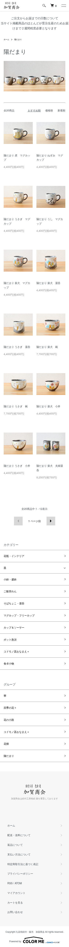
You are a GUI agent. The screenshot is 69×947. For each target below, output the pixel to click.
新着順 (61, 110)
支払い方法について (19, 854)
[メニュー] (63, 5)
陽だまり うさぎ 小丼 (17, 465)
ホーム (6, 39)
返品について (15, 845)
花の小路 (9, 720)
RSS (10, 883)
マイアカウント (16, 893)
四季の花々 (10, 707)
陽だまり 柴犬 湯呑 (48, 283)
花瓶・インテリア (14, 556)
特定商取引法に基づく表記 (22, 864)
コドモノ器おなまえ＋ (16, 651)
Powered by (15, 941)
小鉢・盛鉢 (10, 579)
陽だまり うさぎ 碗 (16, 406)
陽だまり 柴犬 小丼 (48, 406)
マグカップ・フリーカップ (19, 615)
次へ (51, 521)
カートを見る (15, 902)
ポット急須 (10, 639)
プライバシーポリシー (20, 873)
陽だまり (18, 39)
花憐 (6, 743)
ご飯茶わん (10, 591)
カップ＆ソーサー (14, 627)
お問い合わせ (15, 912)
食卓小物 (9, 663)
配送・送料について (19, 835)
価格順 (49, 110)
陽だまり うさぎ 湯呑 (17, 347)
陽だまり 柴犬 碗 (47, 347)
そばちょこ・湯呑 (14, 603)
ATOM (18, 883)
